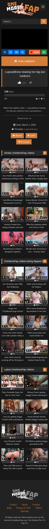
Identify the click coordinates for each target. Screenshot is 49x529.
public (32, 135)
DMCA (39, 508)
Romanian (25, 142)
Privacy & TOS (23, 508)
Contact (13, 505)
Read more (23, 118)
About (24, 505)
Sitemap (25, 511)
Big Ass (19, 135)
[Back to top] (41, 521)
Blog (9, 508)
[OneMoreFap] (20, 9)
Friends (36, 505)
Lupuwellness (30, 129)
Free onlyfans (26, 61)
